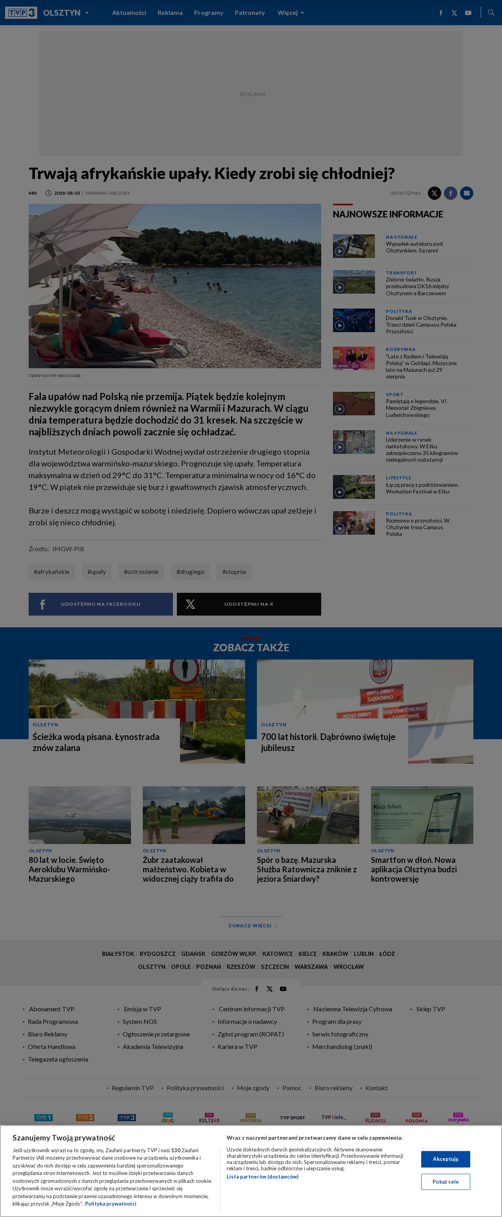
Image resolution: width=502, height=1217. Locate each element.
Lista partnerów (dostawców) (262, 1176)
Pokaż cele (446, 1181)
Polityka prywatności (110, 1204)
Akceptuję (445, 1159)
